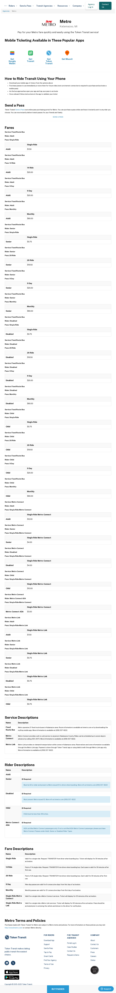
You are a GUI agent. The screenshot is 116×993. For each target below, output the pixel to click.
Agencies (6, 11)
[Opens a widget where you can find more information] (106, 989)
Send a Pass (19, 110)
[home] (6, 5)
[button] (12, 6)
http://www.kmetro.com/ (13, 928)
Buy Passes (58, 989)
